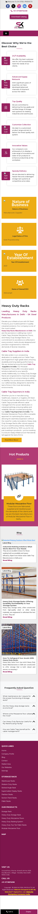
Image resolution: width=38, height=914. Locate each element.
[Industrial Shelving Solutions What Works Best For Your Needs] (19, 555)
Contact (4, 774)
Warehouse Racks (8, 795)
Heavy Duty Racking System (12, 835)
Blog (3, 771)
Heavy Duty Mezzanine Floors (13, 832)
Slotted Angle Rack (9, 801)
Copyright (7, 901)
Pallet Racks (6, 815)
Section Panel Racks (9, 812)
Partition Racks (7, 808)
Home (4, 764)
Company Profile (8, 768)
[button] (3, 43)
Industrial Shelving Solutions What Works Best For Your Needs (17, 562)
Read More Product (18, 531)
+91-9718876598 (19, 11)
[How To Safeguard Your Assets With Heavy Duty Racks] (19, 653)
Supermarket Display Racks (12, 805)
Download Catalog (19, 17)
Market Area (6, 778)
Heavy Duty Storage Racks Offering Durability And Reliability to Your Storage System (18, 617)
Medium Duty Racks (9, 798)
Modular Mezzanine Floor (11, 842)
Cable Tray (31, 378)
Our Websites (7, 781)
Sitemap (5, 785)
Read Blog (7, 574)
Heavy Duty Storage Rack (11, 829)
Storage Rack (7, 825)
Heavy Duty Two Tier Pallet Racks (14, 839)
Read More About (11, 454)
